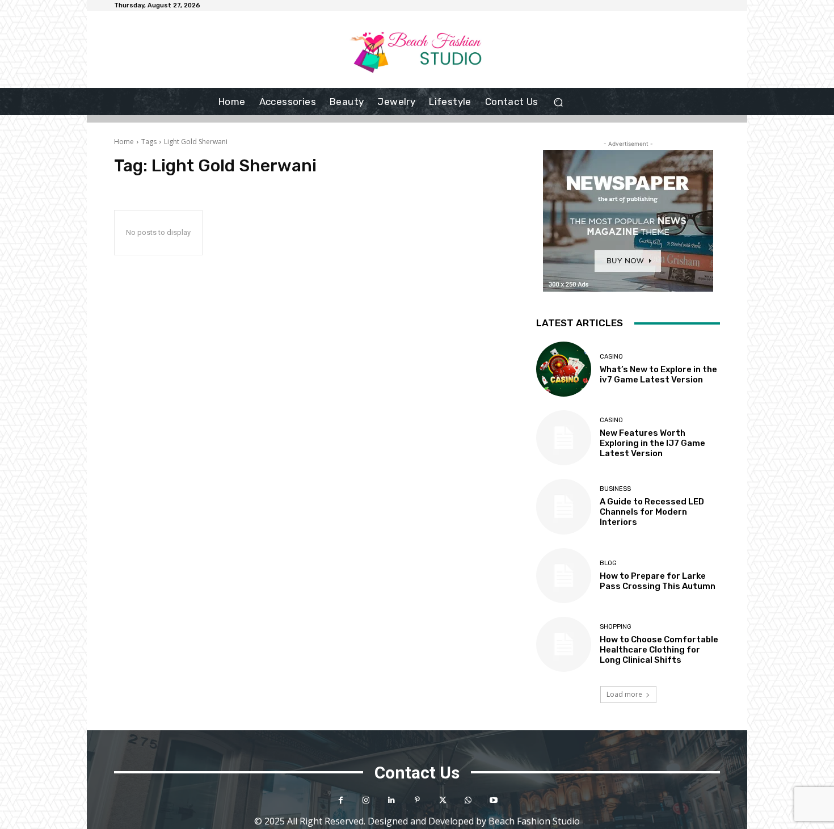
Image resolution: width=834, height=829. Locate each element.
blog (608, 563)
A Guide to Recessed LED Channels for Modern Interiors (652, 511)
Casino (611, 357)
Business (615, 489)
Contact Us (417, 772)
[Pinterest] (417, 800)
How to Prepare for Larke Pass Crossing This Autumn (657, 581)
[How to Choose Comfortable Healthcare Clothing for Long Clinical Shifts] (563, 644)
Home (124, 141)
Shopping (615, 627)
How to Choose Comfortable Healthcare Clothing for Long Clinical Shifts (659, 649)
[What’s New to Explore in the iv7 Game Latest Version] (563, 369)
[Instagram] (366, 800)
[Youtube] (494, 800)
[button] (558, 102)
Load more (624, 694)
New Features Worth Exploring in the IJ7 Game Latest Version (652, 443)
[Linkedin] (392, 800)
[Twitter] (443, 800)
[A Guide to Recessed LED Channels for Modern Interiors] (563, 506)
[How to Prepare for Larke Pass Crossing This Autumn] (563, 575)
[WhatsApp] (468, 800)
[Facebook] (341, 800)
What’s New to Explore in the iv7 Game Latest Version (658, 374)
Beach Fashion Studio (534, 821)
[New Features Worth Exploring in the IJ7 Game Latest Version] (563, 437)
